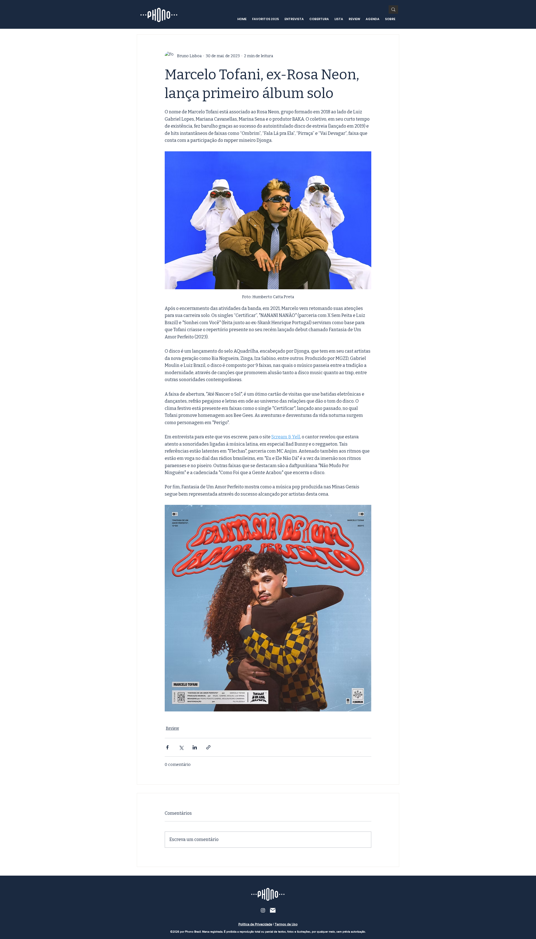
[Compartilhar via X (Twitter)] (181, 747)
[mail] (273, 910)
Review (172, 728)
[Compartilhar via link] (208, 747)
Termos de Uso (286, 924)
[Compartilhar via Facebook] (167, 747)
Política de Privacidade (255, 924)
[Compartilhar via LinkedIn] (194, 747)
